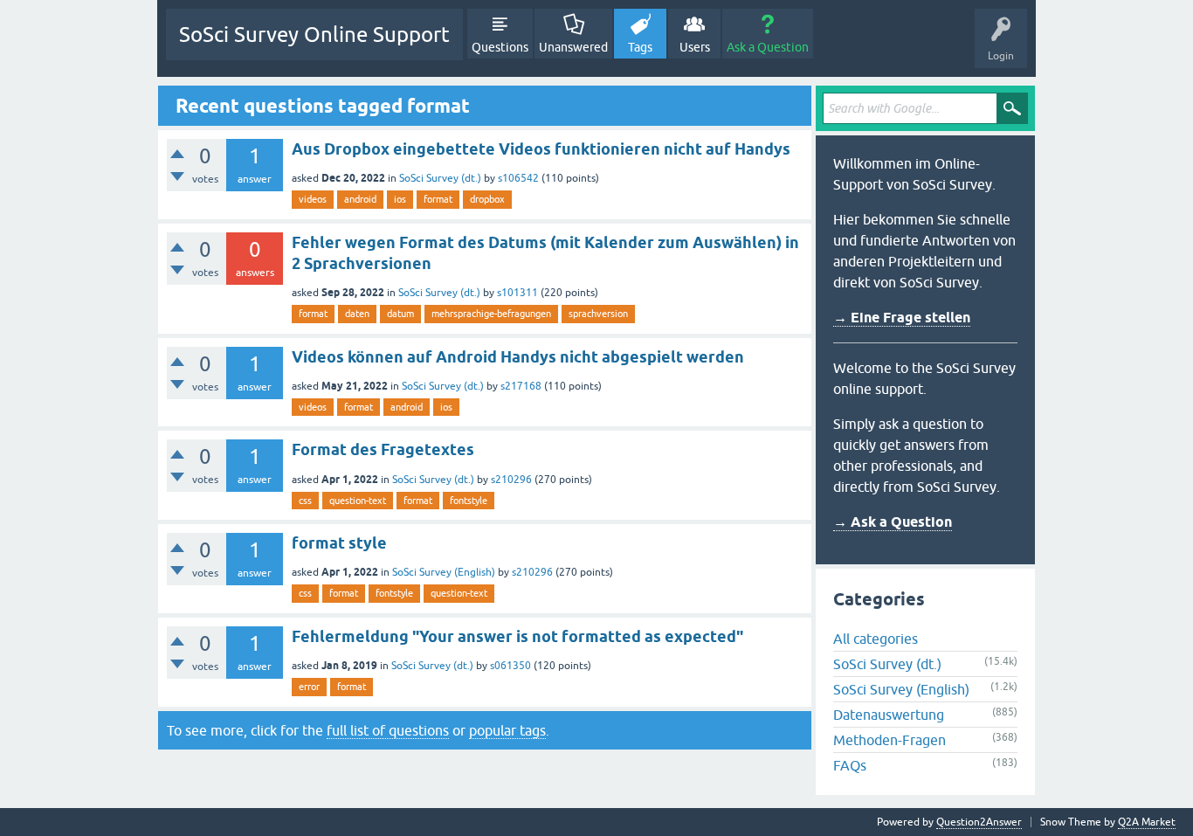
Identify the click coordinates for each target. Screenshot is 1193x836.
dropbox (487, 199)
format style (339, 543)
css (305, 500)
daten (357, 313)
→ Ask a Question (892, 522)
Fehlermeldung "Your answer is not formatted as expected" (517, 636)
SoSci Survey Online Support (314, 34)
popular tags (507, 730)
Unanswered (573, 47)
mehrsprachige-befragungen (491, 313)
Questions (500, 47)
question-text (357, 500)
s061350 (510, 666)
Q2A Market (1147, 822)
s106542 (518, 178)
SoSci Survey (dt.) (440, 178)
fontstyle (468, 500)
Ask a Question (768, 47)
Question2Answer (979, 822)
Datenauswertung (888, 714)
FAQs (849, 765)
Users (694, 47)
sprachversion (598, 313)
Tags (640, 47)
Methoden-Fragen (889, 740)
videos (313, 199)
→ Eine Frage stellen (901, 317)
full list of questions (388, 730)
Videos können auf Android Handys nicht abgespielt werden (518, 357)
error (309, 686)
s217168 (520, 386)
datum (400, 313)
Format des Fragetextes (383, 449)
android (360, 199)
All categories (875, 638)
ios (400, 199)
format (438, 199)
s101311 (517, 293)
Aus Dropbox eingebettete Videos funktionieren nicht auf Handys (541, 149)
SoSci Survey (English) (443, 572)
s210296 (511, 479)
